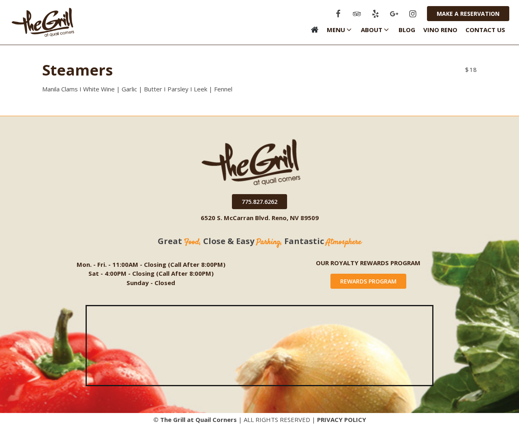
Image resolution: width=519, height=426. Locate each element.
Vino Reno (440, 30)
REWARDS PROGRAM (368, 281)
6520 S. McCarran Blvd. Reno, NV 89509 (260, 218)
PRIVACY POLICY (341, 419)
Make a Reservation (468, 13)
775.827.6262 (259, 201)
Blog (407, 30)
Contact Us (485, 30)
